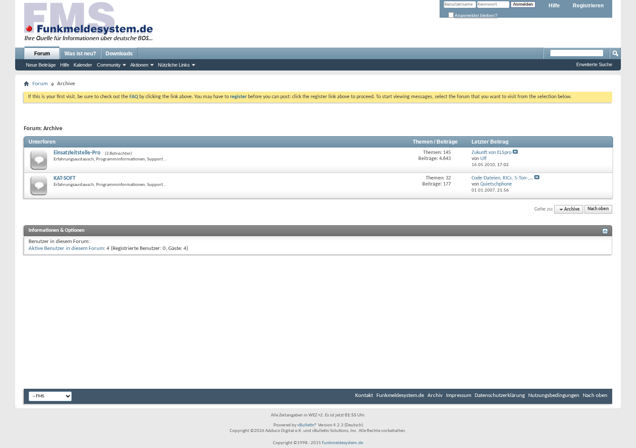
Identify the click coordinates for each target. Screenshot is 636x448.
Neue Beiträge (41, 64)
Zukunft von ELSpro (491, 152)
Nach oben (598, 209)
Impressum (458, 395)
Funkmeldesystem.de (400, 395)
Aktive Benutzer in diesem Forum (66, 248)
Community (109, 64)
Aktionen (139, 64)
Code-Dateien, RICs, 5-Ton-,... (502, 178)
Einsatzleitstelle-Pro (77, 153)
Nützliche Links (174, 64)
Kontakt (364, 395)
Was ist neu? (80, 54)
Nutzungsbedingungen (553, 395)
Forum (42, 54)
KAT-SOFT (64, 178)
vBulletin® (307, 425)
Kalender (83, 64)
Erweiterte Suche (594, 64)
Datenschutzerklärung (500, 395)
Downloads (119, 54)
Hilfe (554, 6)
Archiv (435, 395)
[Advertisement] (318, 321)
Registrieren (588, 6)
